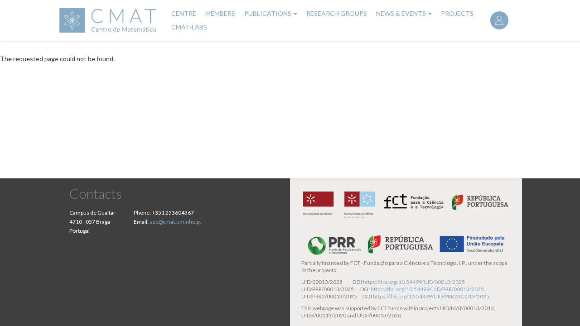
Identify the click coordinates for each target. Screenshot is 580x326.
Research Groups (336, 13)
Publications (268, 13)
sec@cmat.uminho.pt (175, 221)
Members (220, 13)
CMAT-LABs (189, 27)
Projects (457, 13)
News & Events (401, 13)
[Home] (109, 20)
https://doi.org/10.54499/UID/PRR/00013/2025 (427, 289)
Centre (183, 13)
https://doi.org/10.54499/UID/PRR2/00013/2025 (431, 296)
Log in (499, 20)
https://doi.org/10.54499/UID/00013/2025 (414, 281)
